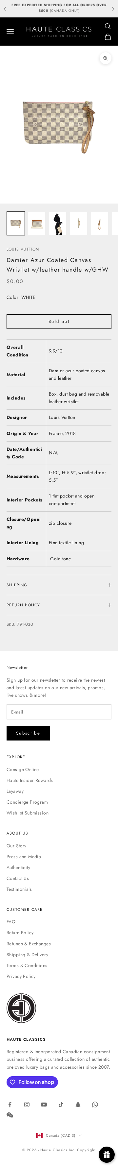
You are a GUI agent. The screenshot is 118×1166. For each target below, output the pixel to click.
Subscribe (28, 733)
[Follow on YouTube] (44, 1104)
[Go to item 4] (78, 223)
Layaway (15, 791)
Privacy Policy (21, 976)
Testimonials (19, 889)
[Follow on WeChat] (10, 1115)
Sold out (59, 321)
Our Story (17, 845)
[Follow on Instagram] (27, 1104)
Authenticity (18, 867)
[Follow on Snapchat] (78, 1104)
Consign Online (23, 769)
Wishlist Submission (28, 813)
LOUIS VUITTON (23, 249)
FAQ (11, 921)
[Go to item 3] (58, 223)
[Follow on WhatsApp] (95, 1104)
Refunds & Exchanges (29, 943)
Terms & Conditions (27, 965)
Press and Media (24, 856)
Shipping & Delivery (27, 954)
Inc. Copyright (82, 1150)
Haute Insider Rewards (30, 780)
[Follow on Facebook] (10, 1104)
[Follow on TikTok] (61, 1104)
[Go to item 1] (16, 223)
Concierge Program (27, 802)
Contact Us (18, 878)
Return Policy (20, 932)
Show (107, 1155)
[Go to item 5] (99, 223)
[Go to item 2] (37, 223)
